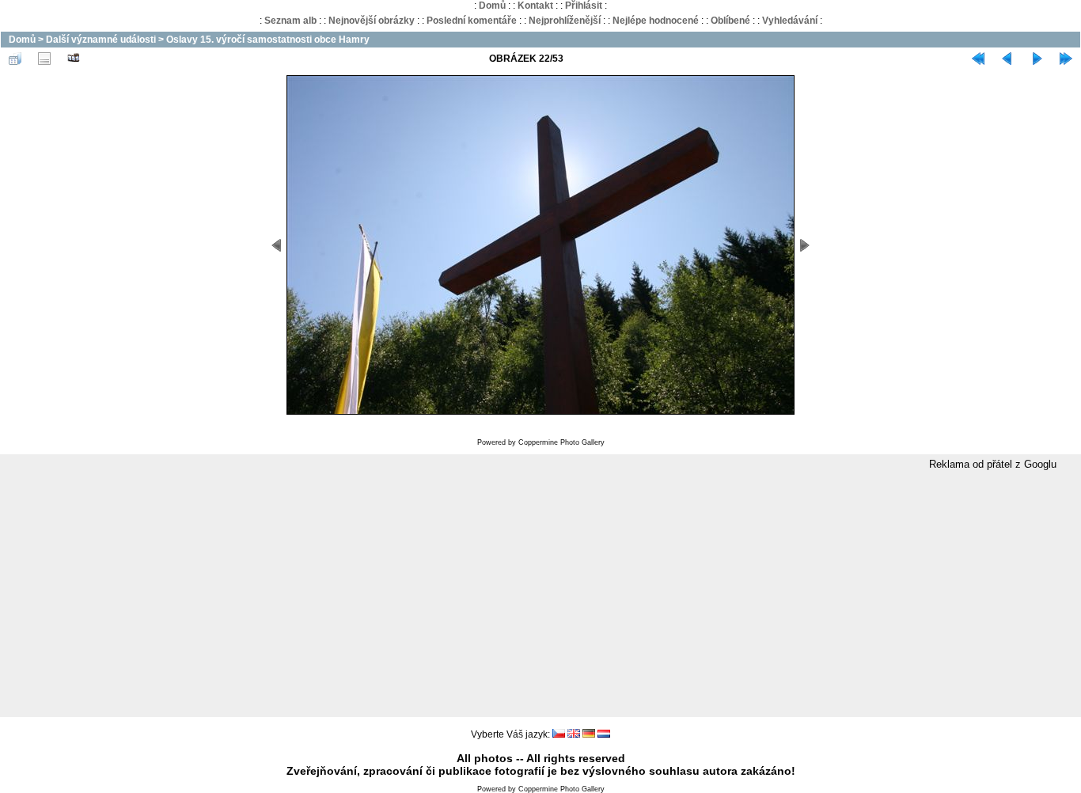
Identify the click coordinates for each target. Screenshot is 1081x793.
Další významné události (101, 39)
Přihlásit (583, 5)
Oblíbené (730, 20)
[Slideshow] (73, 58)
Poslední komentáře (472, 20)
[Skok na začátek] (978, 58)
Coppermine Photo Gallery (561, 442)
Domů (492, 5)
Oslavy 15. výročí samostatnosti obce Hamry (268, 39)
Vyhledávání (789, 20)
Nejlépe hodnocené (656, 20)
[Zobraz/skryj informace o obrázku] (44, 58)
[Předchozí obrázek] (1007, 58)
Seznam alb (290, 20)
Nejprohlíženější (565, 20)
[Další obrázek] (1036, 58)
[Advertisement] (540, 594)
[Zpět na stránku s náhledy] (15, 58)
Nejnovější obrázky (371, 20)
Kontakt (535, 5)
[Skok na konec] (1066, 58)
